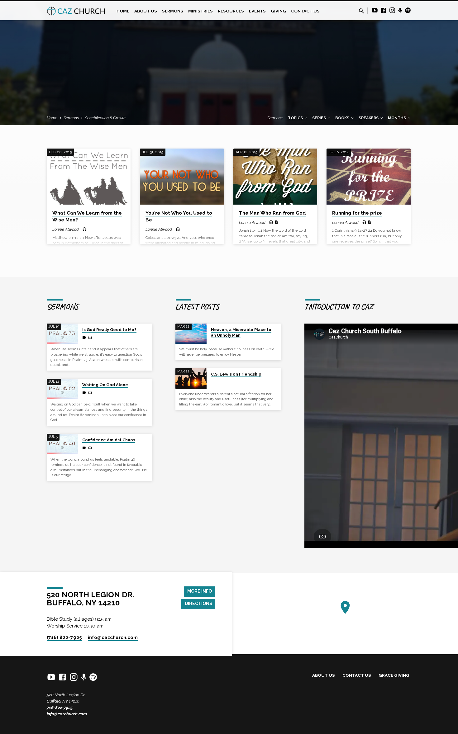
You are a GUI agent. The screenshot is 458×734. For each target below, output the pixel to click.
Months (397, 118)
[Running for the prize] (368, 177)
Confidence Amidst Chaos (108, 440)
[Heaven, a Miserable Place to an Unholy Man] (191, 334)
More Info (199, 591)
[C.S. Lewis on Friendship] (191, 378)
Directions (198, 603)
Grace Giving (394, 675)
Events (257, 10)
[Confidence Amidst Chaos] (62, 444)
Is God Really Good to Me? (109, 329)
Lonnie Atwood (65, 229)
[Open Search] (361, 11)
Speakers (369, 118)
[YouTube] (374, 10)
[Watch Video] (84, 338)
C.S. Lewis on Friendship (236, 374)
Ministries (200, 10)
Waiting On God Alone (105, 384)
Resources (231, 10)
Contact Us (305, 10)
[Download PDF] (276, 222)
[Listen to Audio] (84, 229)
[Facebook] (383, 10)
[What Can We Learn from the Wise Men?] (89, 177)
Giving (278, 10)
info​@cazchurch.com (113, 637)
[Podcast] (400, 10)
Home (123, 10)
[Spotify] (407, 10)
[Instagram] (392, 10)
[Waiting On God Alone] (62, 389)
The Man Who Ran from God (272, 213)
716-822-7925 (60, 707)
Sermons (172, 10)
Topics (296, 118)
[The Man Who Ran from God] (275, 177)
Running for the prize (357, 213)
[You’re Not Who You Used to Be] (182, 177)
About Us (145, 10)
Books (342, 118)
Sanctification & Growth (105, 118)
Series (319, 118)
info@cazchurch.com (67, 713)
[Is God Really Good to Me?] (62, 334)
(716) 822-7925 (64, 637)
